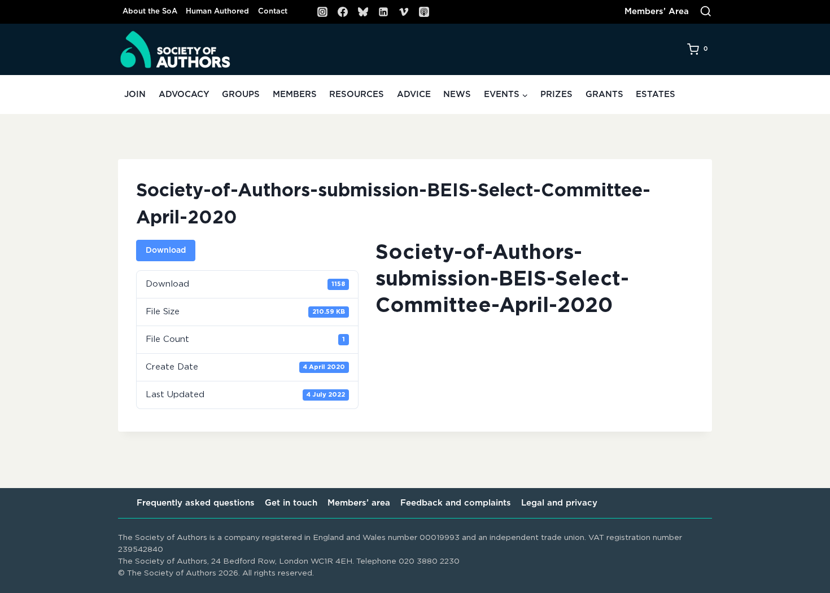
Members (295, 94)
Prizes (556, 94)
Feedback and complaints (455, 503)
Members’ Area (656, 11)
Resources (356, 94)
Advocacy (184, 94)
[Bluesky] (363, 12)
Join (135, 94)
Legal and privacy (559, 503)
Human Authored (217, 11)
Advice (414, 94)
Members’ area (358, 503)
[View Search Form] (706, 12)
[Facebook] (343, 12)
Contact (272, 11)
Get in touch (291, 503)
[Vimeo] (404, 12)
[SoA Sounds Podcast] (424, 12)
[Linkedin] (383, 12)
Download (166, 250)
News (457, 94)
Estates (655, 94)
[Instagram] (322, 12)
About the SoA (150, 11)
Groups (241, 94)
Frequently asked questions (196, 503)
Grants (604, 94)
